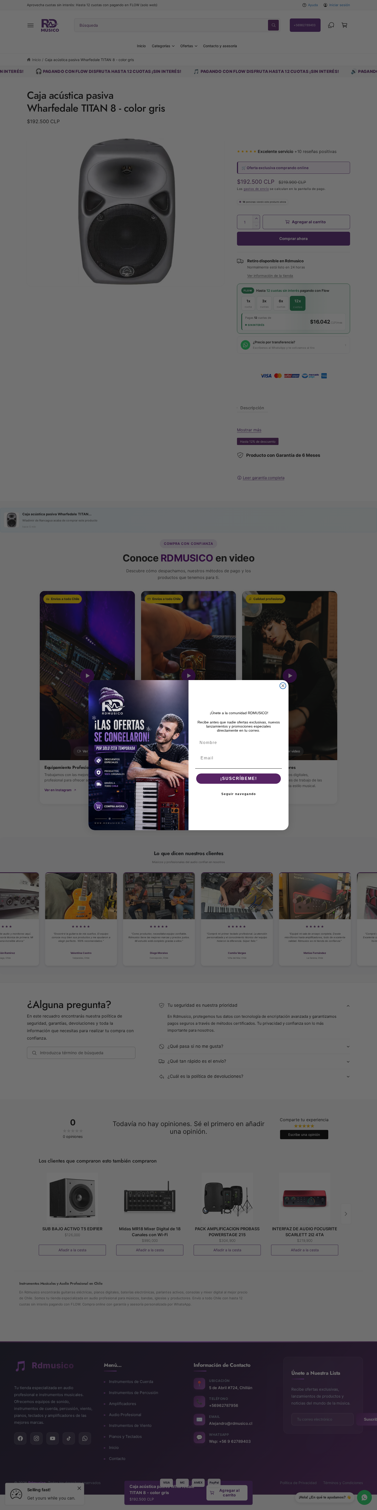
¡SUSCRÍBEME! (238, 778)
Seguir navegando (238, 794)
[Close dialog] (283, 686)
